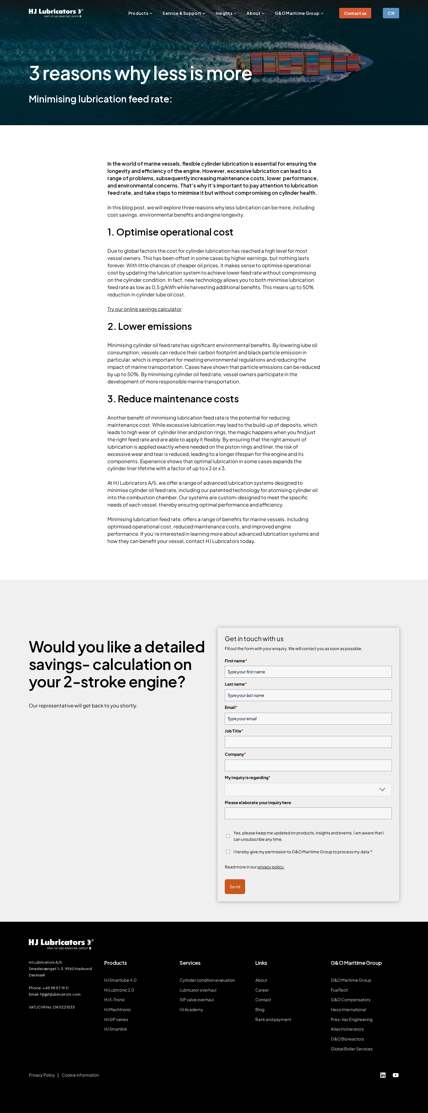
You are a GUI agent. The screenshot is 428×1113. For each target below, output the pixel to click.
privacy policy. (270, 866)
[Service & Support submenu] (203, 13)
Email (231, 707)
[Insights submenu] (235, 13)
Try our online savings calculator (144, 309)
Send (235, 886)
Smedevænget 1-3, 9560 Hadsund (60, 968)
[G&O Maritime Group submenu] (322, 13)
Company (235, 754)
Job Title (234, 730)
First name (236, 660)
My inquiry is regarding (247, 777)
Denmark (37, 975)
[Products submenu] (150, 13)
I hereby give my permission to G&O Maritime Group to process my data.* (303, 851)
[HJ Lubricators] (56, 13)
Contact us (355, 13)
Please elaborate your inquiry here (258, 802)
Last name (236, 683)
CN (391, 13)
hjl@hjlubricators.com (60, 994)
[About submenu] (263, 13)
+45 (47, 987)
